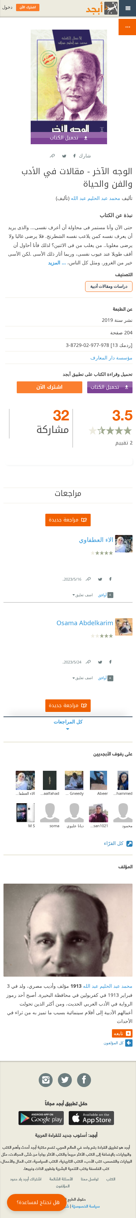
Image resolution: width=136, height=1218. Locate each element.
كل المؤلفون (113, 1042)
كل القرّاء (114, 843)
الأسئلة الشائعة (61, 1178)
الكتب (110, 1178)
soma (54, 825)
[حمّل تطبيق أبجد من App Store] (91, 1118)
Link (87, 578)
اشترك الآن (49, 387)
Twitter (63, 154)
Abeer (102, 793)
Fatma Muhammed (123, 793)
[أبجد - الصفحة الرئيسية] (93, 8)
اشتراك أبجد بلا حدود (25, 1178)
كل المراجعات (68, 721)
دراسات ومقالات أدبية (108, 286)
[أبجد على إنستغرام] (45, 1080)
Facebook (74, 154)
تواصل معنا (89, 1178)
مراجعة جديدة (63, 520)
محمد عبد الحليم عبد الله (94, 198)
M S (31, 825)
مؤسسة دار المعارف (111, 357)
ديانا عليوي (75, 825)
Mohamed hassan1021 (98, 825)
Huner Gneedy (74, 793)
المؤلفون (63, 1185)
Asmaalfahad (49, 793)
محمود (127, 825)
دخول (7, 7)
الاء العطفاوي (25, 793)
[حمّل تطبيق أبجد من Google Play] (41, 1118)
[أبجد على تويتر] (64, 1080)
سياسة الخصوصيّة (86, 1205)
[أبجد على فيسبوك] (83, 1080)
